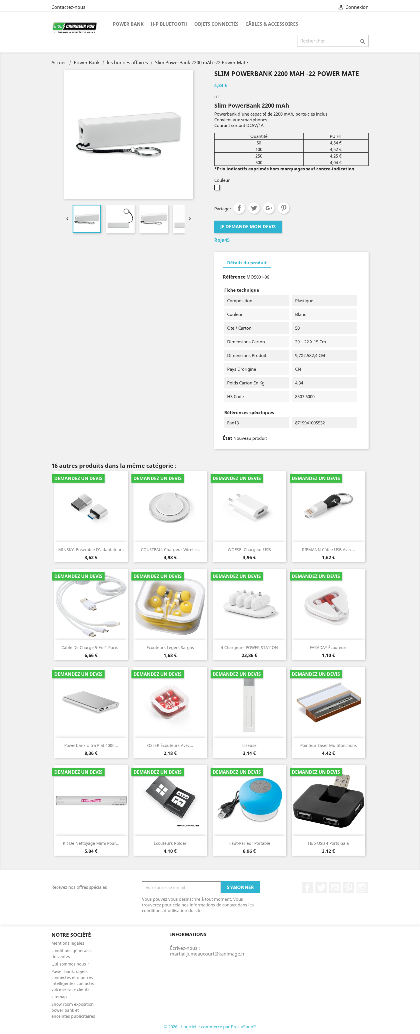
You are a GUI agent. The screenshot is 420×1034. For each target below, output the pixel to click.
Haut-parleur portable (249, 843)
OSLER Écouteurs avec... (170, 745)
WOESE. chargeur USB (249, 549)
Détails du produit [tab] (247, 262)
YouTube (335, 887)
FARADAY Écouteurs (328, 647)
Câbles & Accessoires (271, 24)
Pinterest (283, 208)
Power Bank (128, 24)
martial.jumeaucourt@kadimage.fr (207, 954)
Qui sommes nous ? (70, 964)
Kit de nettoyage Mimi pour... (91, 843)
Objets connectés (216, 24)
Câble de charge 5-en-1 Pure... (91, 647)
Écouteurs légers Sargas (170, 647)
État (227, 438)
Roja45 (222, 240)
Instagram (362, 887)
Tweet (254, 208)
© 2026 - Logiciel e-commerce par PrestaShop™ (210, 1026)
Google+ (269, 208)
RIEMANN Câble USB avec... (328, 549)
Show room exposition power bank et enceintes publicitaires (73, 1010)
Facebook (307, 887)
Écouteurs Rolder (170, 843)
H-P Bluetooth (169, 24)
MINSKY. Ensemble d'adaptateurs (91, 549)
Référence (234, 277)
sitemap (59, 996)
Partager (239, 208)
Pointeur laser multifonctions (328, 745)
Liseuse (249, 745)
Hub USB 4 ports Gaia (328, 843)
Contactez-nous (68, 7)
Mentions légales (67, 943)
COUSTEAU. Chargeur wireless (170, 549)
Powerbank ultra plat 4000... (91, 745)
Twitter (321, 887)
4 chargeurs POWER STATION (249, 647)
